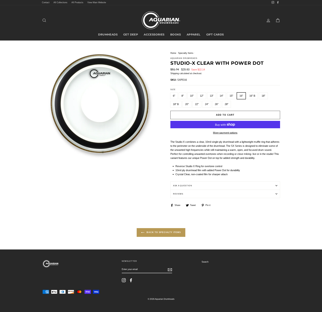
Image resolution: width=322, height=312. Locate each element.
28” (226, 104)
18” (263, 95)
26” (216, 104)
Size (173, 89)
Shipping (174, 73)
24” (206, 104)
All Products (77, 2)
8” (182, 95)
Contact (45, 2)
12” (201, 95)
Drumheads (108, 34)
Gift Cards (215, 34)
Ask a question (182, 186)
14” (221, 95)
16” (241, 95)
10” (192, 95)
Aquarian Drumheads (183, 58)
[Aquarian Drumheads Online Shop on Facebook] (131, 280)
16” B (252, 95)
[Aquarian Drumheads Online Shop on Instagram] (124, 280)
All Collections (60, 2)
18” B (176, 104)
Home (173, 53)
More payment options (225, 132)
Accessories (154, 34)
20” (187, 104)
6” (174, 95)
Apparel (194, 34)
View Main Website (96, 2)
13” (211, 95)
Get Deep (130, 34)
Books (175, 34)
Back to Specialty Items (163, 232)
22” (197, 104)
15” (231, 95)
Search (205, 262)
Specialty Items (185, 53)
